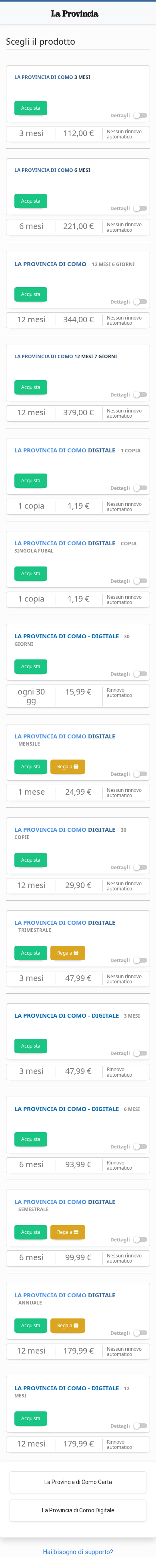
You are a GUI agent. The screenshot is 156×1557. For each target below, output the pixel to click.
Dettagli (120, 116)
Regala (65, 766)
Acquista (30, 108)
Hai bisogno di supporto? (78, 1552)
